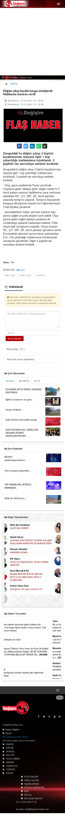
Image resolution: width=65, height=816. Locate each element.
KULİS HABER (13, 758)
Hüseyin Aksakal (15, 549)
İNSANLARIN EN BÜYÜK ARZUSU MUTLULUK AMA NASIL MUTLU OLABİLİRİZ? (22, 576)
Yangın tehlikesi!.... (14, 409)
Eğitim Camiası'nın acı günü (19, 399)
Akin (8, 636)
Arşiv (26, 790)
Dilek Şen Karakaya (16, 524)
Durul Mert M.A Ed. (16, 570)
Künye (8, 732)
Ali (7, 645)
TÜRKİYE (10, 768)
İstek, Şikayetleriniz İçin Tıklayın (15, 736)
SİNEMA (10, 761)
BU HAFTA (24, 380)
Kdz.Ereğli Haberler (33, 797)
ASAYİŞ (13, 83)
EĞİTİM (9, 747)
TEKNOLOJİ (12, 765)
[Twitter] (25, 146)
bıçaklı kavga (25, 275)
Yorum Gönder (15, 338)
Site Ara (28, 794)
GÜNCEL (10, 750)
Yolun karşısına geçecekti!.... (18, 470)
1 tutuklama (40, 275)
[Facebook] (19, 146)
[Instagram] (49, 716)
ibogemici (11, 669)
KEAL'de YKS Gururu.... (16, 498)
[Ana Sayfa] (15, 707)
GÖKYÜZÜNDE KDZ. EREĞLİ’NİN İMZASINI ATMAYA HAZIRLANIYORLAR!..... (22, 432)
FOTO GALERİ (31, 776)
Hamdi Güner (13, 536)
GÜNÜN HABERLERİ (34, 787)
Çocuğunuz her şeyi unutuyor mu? (22, 588)
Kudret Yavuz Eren (15, 585)
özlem (9, 621)
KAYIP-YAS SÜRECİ (15, 528)
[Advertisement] (32, 41)
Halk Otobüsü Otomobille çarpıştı (21, 419)
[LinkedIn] (32, 146)
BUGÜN (10, 380)
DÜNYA (9, 772)
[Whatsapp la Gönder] (38, 146)
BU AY (37, 380)
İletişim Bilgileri (12, 729)
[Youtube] (54, 716)
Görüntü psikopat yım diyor (18, 639)
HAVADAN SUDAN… (16, 552)
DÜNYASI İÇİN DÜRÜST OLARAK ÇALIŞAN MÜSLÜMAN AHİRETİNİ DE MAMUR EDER (27, 542)
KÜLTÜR (10, 754)
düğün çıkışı (10, 275)
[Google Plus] (60, 716)
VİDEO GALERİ (31, 779)
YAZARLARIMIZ (31, 783)
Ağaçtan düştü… (27, 77)
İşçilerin (9, 663)
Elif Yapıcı (11, 558)
